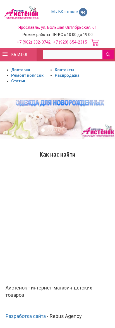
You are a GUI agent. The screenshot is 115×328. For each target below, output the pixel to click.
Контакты (64, 70)
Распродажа (67, 75)
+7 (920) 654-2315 (70, 42)
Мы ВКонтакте (65, 11)
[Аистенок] (21, 12)
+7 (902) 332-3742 (34, 42)
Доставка (20, 70)
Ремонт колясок (27, 75)
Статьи (18, 81)
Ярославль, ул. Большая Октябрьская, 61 (57, 27)
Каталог (19, 54)
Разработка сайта (26, 316)
